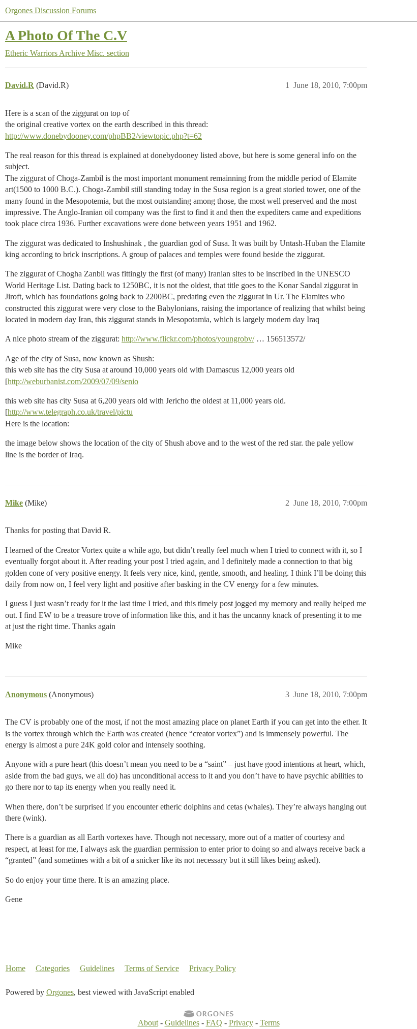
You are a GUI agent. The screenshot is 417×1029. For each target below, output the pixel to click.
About (148, 1022)
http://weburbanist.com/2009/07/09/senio (73, 381)
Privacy (241, 1022)
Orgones (60, 992)
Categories (53, 968)
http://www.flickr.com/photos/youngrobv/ (188, 338)
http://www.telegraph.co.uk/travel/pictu (70, 412)
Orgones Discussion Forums (50, 10)
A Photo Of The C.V (66, 35)
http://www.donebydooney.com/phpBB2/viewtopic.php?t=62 (103, 136)
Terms (270, 1022)
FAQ (214, 1022)
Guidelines (97, 968)
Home (15, 968)
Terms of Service (152, 968)
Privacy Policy (212, 968)
